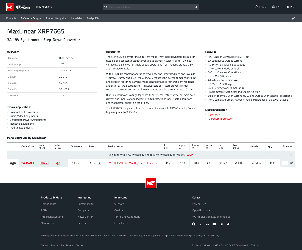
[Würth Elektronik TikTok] (228, 224)
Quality (118, 210)
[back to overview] (292, 31)
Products (11, 18)
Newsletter (47, 223)
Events (82, 223)
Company (83, 210)
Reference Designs (31, 18)
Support (119, 204)
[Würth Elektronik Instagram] (221, 224)
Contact (44, 245)
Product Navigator (56, 18)
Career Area (199, 204)
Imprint (54, 245)
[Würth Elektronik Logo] (18, 7)
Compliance (121, 223)
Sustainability (86, 204)
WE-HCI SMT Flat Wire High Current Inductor (133, 163)
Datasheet (214, 115)
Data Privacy (67, 245)
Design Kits (93, 18)
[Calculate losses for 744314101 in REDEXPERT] (58, 163)
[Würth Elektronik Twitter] (200, 224)
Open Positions (201, 210)
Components (48, 204)
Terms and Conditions (127, 216)
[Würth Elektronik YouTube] (214, 224)
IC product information (220, 119)
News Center (85, 216)
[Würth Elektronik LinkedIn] (207, 224)
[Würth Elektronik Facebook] (193, 224)
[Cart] (293, 18)
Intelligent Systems (52, 216)
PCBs (44, 210)
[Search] (196, 7)
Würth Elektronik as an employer (211, 216)
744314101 (27, 163)
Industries (76, 18)
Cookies (79, 245)
